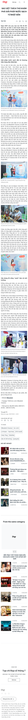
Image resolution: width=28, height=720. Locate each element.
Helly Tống (4, 435)
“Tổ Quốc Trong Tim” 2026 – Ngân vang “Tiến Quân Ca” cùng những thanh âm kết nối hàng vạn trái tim (19, 583)
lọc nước (16, 428)
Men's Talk (13, 484)
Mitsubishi (10, 397)
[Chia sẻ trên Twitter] (23, 21)
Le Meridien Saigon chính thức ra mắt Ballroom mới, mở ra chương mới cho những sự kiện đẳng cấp (19, 627)
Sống (12, 473)
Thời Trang (14, 453)
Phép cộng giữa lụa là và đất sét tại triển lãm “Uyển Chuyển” (19, 597)
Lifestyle (13, 504)
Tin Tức (3, 21)
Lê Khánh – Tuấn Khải (7, 431)
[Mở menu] (24, 2)
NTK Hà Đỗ (18, 431)
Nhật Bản (11, 435)
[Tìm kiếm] (20, 2)
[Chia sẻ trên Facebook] (17, 21)
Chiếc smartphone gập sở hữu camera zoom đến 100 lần (19, 568)
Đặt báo (14, 2)
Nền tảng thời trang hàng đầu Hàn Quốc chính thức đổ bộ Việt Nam (14, 557)
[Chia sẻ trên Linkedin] (26, 21)
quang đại (16, 438)
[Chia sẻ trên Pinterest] (20, 21)
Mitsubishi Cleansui (6, 428)
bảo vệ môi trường (6, 438)
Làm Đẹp (13, 463)
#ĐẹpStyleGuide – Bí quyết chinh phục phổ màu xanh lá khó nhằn (18, 491)
